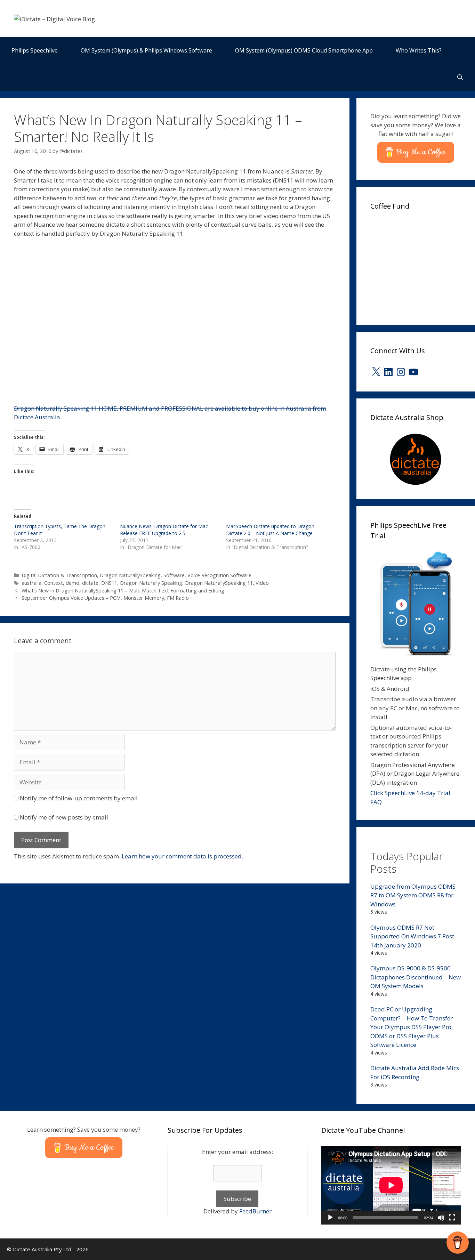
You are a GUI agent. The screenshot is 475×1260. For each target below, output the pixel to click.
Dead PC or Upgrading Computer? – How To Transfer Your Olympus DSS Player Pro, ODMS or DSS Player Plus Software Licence (411, 1027)
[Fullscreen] (452, 1217)
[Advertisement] (422, 265)
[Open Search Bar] (460, 77)
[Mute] (440, 1217)
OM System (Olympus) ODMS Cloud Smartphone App (304, 50)
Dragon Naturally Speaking (151, 583)
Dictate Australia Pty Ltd (42, 1249)
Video (262, 583)
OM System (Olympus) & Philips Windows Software (146, 50)
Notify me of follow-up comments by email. (79, 798)
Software (174, 575)
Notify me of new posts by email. (65, 817)
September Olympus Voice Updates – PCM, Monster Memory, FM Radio (105, 598)
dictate (90, 583)
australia (31, 583)
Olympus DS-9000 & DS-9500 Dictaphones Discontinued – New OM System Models (415, 977)
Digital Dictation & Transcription (59, 575)
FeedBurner (255, 1211)
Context (53, 583)
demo (72, 583)
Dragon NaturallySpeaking (130, 575)
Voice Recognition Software (219, 575)
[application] (391, 1185)
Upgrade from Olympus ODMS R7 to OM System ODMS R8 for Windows (413, 895)
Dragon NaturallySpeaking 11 (219, 583)
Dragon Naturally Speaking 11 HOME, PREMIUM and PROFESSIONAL (109, 408)
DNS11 (109, 583)
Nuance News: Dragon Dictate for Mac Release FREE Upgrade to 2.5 (164, 529)
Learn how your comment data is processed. (182, 856)
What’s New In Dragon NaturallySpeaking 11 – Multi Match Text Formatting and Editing (123, 590)
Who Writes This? (419, 50)
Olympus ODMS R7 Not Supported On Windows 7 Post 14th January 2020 (412, 936)
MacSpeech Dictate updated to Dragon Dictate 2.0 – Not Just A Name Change (270, 529)
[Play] (330, 1217)
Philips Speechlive (34, 50)
